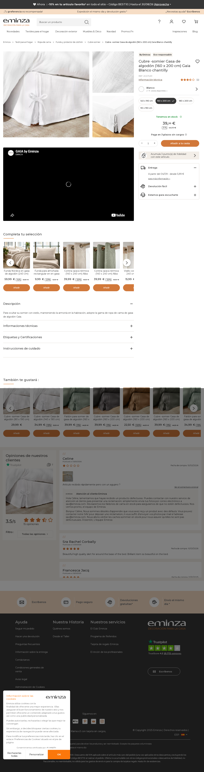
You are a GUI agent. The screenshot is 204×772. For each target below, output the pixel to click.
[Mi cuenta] (171, 22)
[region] (102, 42)
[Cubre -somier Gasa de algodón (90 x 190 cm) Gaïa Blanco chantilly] (16, 401)
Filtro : (10, 532)
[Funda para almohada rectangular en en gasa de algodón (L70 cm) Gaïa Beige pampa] (46, 255)
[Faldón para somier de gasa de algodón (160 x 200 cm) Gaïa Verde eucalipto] (76, 401)
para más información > (159, 178)
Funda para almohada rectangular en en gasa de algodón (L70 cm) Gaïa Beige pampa (46, 275)
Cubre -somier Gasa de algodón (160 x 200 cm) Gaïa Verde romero (166, 419)
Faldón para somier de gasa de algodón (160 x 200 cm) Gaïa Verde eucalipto (76, 421)
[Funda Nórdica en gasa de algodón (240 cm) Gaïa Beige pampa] (16, 255)
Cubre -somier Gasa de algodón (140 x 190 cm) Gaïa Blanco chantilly (47, 419)
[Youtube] (93, 721)
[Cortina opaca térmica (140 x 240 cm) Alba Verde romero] (106, 255)
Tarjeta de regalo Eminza (104, 644)
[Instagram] (102, 721)
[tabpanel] (77, 31)
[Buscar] (86, 22)
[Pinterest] (84, 721)
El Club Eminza (98, 628)
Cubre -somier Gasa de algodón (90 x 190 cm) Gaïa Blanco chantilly (16, 419)
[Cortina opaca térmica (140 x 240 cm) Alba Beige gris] (76, 255)
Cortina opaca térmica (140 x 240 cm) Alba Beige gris (76, 273)
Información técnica (150, 79)
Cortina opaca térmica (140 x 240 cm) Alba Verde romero (106, 273)
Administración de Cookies (30, 687)
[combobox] (35, 534)
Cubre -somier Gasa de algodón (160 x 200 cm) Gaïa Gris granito (106, 419)
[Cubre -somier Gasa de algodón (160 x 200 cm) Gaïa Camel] (136, 401)
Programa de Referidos (103, 636)
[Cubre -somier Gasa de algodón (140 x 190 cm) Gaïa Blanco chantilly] (46, 401)
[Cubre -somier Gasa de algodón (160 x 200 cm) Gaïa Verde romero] (166, 401)
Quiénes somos (61, 628)
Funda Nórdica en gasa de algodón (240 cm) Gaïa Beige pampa (16, 273)
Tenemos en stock (167, 116)
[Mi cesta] (196, 22)
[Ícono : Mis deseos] (197, 61)
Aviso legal (21, 679)
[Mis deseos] (184, 22)
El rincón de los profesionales (106, 652)
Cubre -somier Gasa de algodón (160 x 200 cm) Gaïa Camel (136, 419)
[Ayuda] (159, 22)
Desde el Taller (61, 636)
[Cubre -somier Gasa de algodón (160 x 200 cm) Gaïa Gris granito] (106, 401)
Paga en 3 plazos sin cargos (167, 134)
